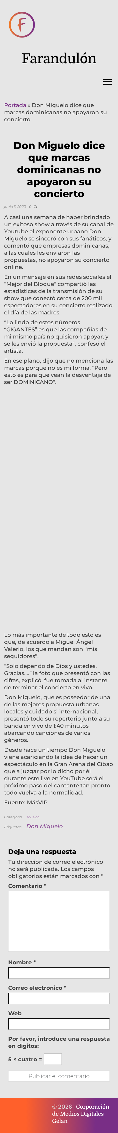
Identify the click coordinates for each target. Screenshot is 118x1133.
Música (33, 817)
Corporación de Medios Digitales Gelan (80, 1114)
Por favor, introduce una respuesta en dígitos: (59, 1042)
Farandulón (59, 59)
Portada (15, 105)
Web (15, 1013)
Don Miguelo (44, 826)
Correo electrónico (37, 988)
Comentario (27, 886)
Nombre (22, 962)
